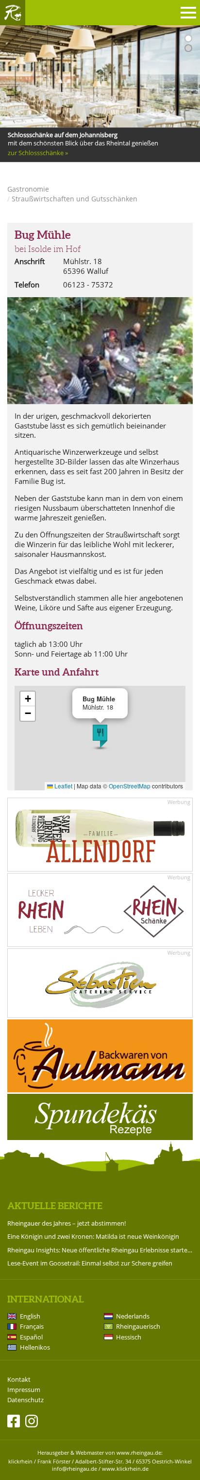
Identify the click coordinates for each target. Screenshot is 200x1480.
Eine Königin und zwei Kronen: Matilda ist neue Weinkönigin (93, 1236)
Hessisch (128, 1337)
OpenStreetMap (129, 786)
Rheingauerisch (138, 1326)
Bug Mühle (42, 235)
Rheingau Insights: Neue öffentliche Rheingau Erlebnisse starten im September (100, 1250)
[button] (100, 736)
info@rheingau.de (74, 1468)
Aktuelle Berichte (54, 1205)
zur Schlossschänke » (38, 152)
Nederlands (133, 1316)
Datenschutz (25, 1400)
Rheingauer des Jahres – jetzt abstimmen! (66, 1223)
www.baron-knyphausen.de (48, 172)
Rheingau (12, 12)
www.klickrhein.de (125, 1468)
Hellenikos (35, 1347)
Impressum (23, 1390)
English (30, 1316)
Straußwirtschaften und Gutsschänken (74, 198)
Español (31, 1337)
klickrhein (20, 1461)
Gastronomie (28, 189)
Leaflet (62, 786)
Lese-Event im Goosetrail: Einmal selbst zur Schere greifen (89, 1263)
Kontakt (19, 1379)
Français (32, 1326)
